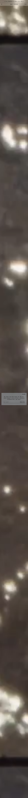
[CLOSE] (24, 394)
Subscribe (22, 402)
